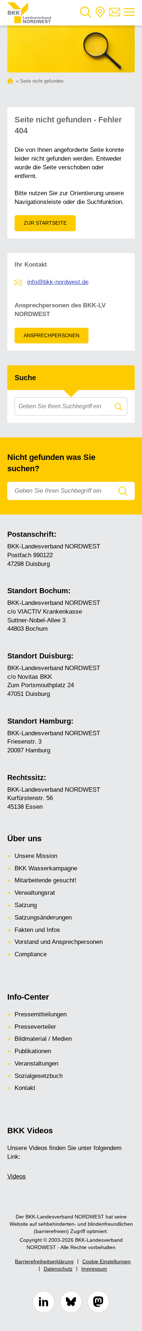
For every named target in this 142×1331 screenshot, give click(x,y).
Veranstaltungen (36, 1063)
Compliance (31, 954)
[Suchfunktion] (85, 12)
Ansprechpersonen (51, 335)
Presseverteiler (35, 1026)
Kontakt (25, 1087)
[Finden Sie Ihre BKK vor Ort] (100, 12)
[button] (85, 12)
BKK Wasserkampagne (46, 868)
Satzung (26, 905)
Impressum (94, 1269)
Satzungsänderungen (43, 917)
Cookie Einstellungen (106, 1261)
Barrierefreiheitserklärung (44, 1261)
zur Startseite (45, 223)
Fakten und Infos (37, 929)
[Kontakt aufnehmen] (114, 12)
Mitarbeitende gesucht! (45, 880)
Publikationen (33, 1051)
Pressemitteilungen (41, 1014)
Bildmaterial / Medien (43, 1038)
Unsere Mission (36, 855)
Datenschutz (58, 1269)
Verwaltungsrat (35, 892)
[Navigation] (129, 12)
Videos (16, 1176)
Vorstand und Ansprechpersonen (59, 941)
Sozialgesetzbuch (39, 1075)
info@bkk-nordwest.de (57, 282)
